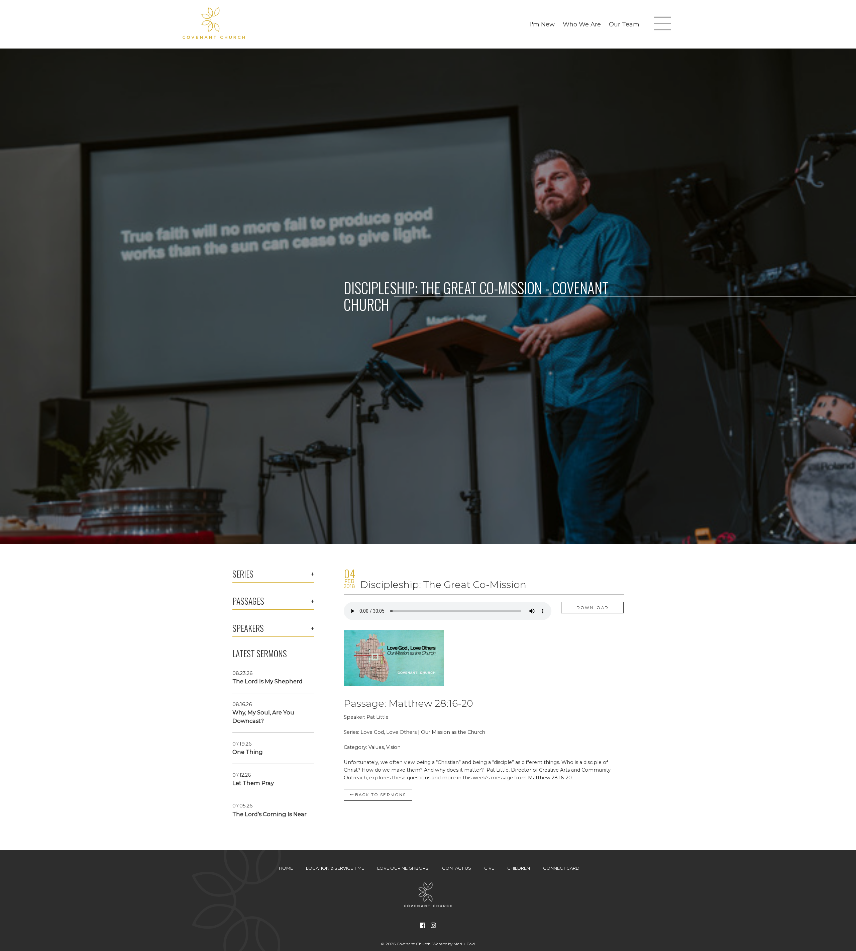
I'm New (542, 24)
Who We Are (582, 24)
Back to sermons (379, 794)
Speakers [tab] (248, 628)
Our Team (624, 24)
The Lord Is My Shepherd (267, 681)
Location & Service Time (335, 868)
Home (286, 868)
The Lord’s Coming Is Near (269, 814)
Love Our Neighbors (403, 868)
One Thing (247, 752)
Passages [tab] (248, 601)
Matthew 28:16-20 (431, 703)
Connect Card (561, 868)
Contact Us (456, 868)
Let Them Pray (253, 783)
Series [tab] (242, 574)
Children (518, 868)
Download (592, 607)
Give (489, 868)
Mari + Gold (464, 944)
